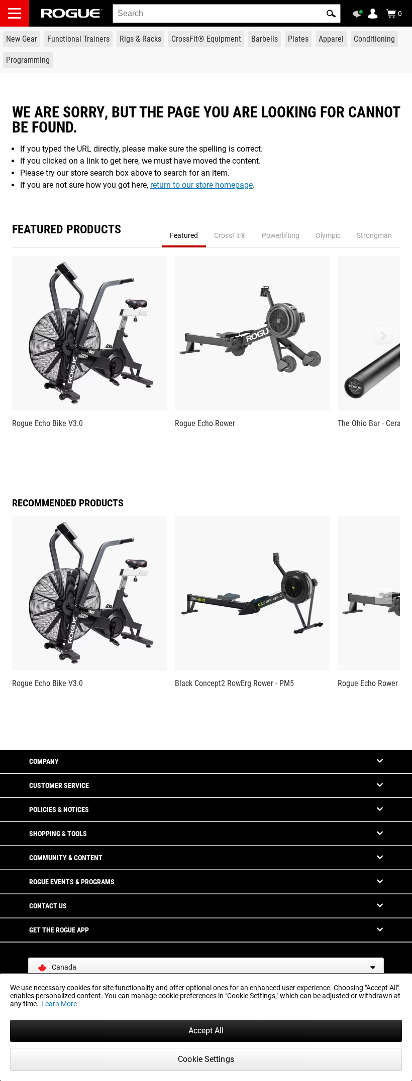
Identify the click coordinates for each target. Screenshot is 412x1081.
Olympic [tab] (328, 235)
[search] (227, 13)
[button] (331, 13)
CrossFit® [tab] (230, 235)
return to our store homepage (201, 185)
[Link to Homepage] (71, 13)
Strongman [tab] (374, 235)
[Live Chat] (359, 14)
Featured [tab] (184, 235)
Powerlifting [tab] (280, 235)
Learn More (59, 1004)
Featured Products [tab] (66, 229)
